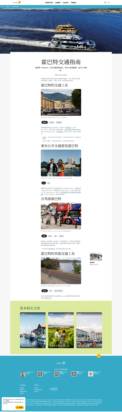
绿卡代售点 (68, 130)
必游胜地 (7, 6)
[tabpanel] (61, 135)
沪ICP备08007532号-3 (53, 389)
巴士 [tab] (44, 183)
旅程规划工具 (67, 192)
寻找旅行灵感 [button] (49, 2)
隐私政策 (22, 387)
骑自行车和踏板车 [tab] (58, 291)
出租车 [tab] (50, 236)
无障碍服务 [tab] (58, 122)
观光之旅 (48, 298)
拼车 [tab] (55, 236)
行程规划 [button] (73, 2)
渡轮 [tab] (49, 183)
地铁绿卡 (68, 127)
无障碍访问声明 (23, 391)
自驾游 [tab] (44, 236)
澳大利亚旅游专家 (38, 389)
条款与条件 (22, 389)
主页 (2, 6)
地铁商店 (60, 132)
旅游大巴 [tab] (45, 291)
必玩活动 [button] (65, 2)
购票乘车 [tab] (45, 122)
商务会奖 (36, 387)
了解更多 (7, 400)
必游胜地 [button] (57, 2)
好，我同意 (19, 407)
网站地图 (22, 393)
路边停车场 (52, 249)
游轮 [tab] (51, 291)
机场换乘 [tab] (52, 122)
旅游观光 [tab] (61, 236)
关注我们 (36, 391)
